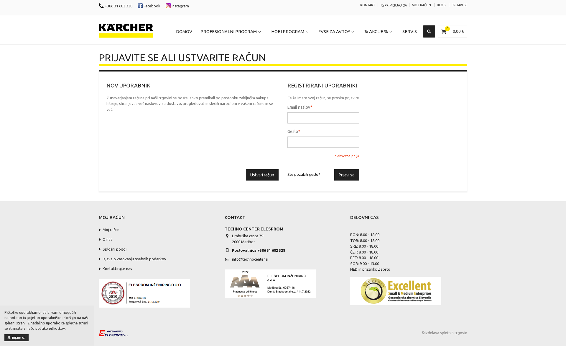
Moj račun (421, 5)
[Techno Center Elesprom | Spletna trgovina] (126, 31)
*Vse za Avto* (334, 31)
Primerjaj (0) (396, 5)
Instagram (180, 6)
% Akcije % (376, 31)
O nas (107, 239)
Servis (409, 31)
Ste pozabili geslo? (303, 174)
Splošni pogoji (115, 249)
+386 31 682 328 (118, 6)
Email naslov (298, 107)
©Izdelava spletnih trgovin (444, 333)
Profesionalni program (228, 31)
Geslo (292, 131)
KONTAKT (367, 5)
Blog (441, 5)
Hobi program (287, 31)
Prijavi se (459, 5)
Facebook (151, 6)
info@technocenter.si (250, 259)
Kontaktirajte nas (117, 269)
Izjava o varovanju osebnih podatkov (134, 259)
